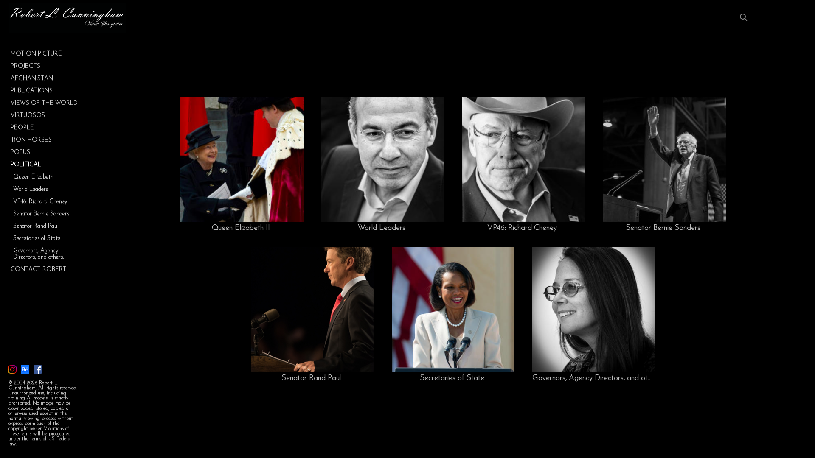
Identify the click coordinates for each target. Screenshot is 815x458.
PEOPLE (22, 128)
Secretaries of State (36, 238)
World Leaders (30, 189)
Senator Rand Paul (36, 226)
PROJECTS (25, 66)
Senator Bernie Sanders (41, 214)
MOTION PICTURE (36, 54)
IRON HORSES (31, 140)
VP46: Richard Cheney (40, 201)
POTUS (20, 152)
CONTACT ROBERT (38, 269)
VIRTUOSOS (28, 115)
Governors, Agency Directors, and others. (38, 254)
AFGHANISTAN (32, 78)
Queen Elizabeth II (35, 177)
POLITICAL (26, 165)
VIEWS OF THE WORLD (44, 103)
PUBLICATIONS (32, 91)
